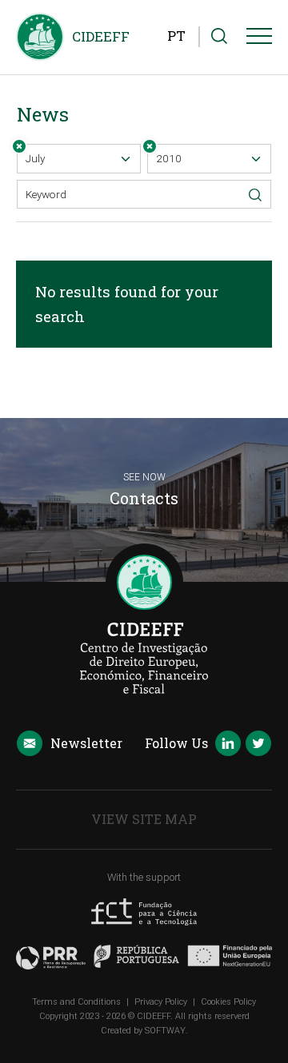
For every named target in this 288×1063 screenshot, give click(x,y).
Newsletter (86, 743)
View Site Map (144, 818)
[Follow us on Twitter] (258, 745)
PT (176, 35)
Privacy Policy (160, 1002)
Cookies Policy (228, 1002)
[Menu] (259, 39)
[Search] (219, 36)
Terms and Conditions (76, 1002)
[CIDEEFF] (40, 37)
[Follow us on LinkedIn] (228, 745)
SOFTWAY (165, 1030)
